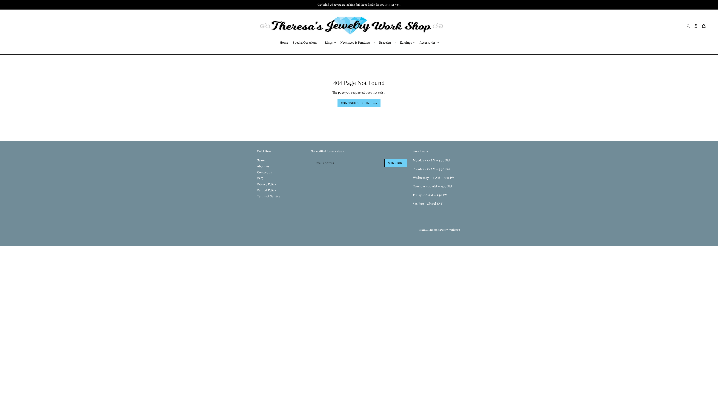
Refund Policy (266, 190)
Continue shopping (356, 103)
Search (262, 160)
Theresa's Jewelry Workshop (444, 230)
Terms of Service (268, 196)
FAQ (260, 178)
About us (263, 166)
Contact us (264, 172)
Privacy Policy (266, 184)
